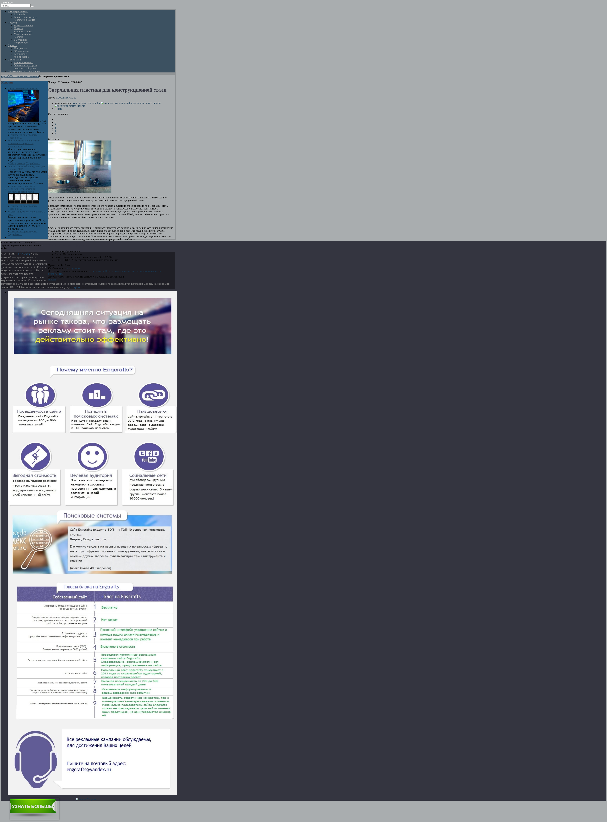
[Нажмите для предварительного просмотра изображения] (79, 192)
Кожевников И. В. (66, 97)
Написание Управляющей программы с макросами (22, 190)
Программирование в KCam (23, 88)
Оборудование (17, 163)
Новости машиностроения (24, 76)
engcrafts (5, 76)
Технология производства (23, 135)
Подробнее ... (15, 137)
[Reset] (32, 6)
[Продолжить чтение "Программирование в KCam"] (24, 120)
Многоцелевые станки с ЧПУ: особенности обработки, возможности (24, 143)
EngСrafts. (24, 253)
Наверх (52, 279)
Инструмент (73, 268)
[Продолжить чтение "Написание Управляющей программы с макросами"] (23, 203)
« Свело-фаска (97, 271)
